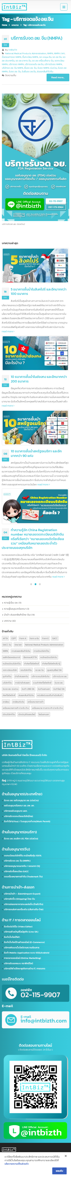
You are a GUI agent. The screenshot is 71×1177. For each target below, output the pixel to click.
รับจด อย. (59, 682)
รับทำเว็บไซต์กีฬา (12, 937)
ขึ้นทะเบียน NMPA (30, 57)
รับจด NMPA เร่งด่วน (47, 68)
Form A (23, 638)
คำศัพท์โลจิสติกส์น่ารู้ (51, 663)
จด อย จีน (57, 57)
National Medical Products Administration (25, 53)
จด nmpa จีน (45, 57)
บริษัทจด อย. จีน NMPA (12, 68)
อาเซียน (6, 701)
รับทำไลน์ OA (59, 689)
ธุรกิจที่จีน (7, 676)
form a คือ (34, 638)
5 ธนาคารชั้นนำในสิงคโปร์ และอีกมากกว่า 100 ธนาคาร (38, 291)
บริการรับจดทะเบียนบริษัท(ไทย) (18, 816)
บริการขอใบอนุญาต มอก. (15, 811)
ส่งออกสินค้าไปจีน (45, 71)
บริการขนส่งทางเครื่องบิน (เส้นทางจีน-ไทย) (23, 909)
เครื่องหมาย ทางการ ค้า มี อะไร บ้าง (47, 708)
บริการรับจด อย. (60, 676)
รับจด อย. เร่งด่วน (10, 689)
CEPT (13, 638)
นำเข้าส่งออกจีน (21, 676)
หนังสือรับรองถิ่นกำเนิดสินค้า (49, 695)
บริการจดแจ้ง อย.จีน (34, 64)
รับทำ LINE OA (28, 689)
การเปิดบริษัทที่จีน (41, 651)
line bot (18, 644)
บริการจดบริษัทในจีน (40, 676)
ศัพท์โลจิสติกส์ (9, 695)
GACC (55, 638)
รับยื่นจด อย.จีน (29, 71)
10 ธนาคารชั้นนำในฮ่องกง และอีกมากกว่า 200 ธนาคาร (39, 379)
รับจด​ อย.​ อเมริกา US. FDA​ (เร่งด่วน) (21, 838)
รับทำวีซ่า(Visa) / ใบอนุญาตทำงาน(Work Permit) (27, 821)
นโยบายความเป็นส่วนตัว (17, 1164)
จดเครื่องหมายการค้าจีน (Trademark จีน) (23, 876)
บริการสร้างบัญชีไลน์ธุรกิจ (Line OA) (21, 931)
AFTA (5, 638)
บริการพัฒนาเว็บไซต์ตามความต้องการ (21, 947)
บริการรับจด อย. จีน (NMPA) (36, 38)
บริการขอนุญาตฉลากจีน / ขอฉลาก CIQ (22, 866)
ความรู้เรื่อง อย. (11, 602)
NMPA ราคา (59, 53)
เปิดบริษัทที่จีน (9, 714)
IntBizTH (13, 50)
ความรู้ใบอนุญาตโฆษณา (15, 609)
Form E (45, 638)
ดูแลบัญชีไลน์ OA (54, 670)
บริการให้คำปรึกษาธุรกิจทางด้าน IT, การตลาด (24, 968)
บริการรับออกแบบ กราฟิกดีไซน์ (18, 963)
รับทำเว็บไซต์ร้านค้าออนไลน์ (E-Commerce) (24, 942)
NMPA (50, 53)
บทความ (7, 621)
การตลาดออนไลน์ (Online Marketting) (22, 958)
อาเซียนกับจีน (18, 701)
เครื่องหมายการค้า (36, 701)
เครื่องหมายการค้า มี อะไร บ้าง (16, 708)
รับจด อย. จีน (15, 71)
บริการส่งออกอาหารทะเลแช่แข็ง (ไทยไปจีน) (23, 904)
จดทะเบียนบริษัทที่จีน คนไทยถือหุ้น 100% (22, 855)
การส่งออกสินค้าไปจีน (21, 651)
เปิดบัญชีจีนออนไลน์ (26, 714)
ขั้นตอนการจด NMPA (11, 57)
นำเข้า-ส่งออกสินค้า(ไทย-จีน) (17, 614)
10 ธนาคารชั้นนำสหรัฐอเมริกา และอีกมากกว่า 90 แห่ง (36, 453)
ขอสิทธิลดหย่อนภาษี (11, 657)
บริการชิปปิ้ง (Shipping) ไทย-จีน (19, 899)
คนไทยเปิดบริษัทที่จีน (12, 663)
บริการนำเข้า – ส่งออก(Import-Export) (22, 893)
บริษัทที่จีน (7, 682)
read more (7, 331)
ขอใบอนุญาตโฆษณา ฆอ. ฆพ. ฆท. (19, 805)
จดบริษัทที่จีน (26, 670)
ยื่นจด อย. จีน (30, 68)
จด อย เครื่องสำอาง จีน (43, 60)
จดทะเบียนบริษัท (10, 670)
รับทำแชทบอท (44, 689)
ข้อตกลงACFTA (30, 657)
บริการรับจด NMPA (53, 64)
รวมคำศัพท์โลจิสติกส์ (42, 682)
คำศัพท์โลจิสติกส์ (31, 663)
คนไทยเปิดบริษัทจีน (48, 657)
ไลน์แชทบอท (44, 714)
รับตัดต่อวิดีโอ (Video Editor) (18, 926)
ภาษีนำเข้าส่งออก (22, 682)
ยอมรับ (59, 1171)
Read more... (58, 77)
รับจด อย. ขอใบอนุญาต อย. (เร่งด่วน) (21, 800)
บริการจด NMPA (16, 64)
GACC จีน (7, 644)
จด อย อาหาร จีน (23, 60)
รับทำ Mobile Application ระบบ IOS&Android (26, 952)
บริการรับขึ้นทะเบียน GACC (16, 871)
